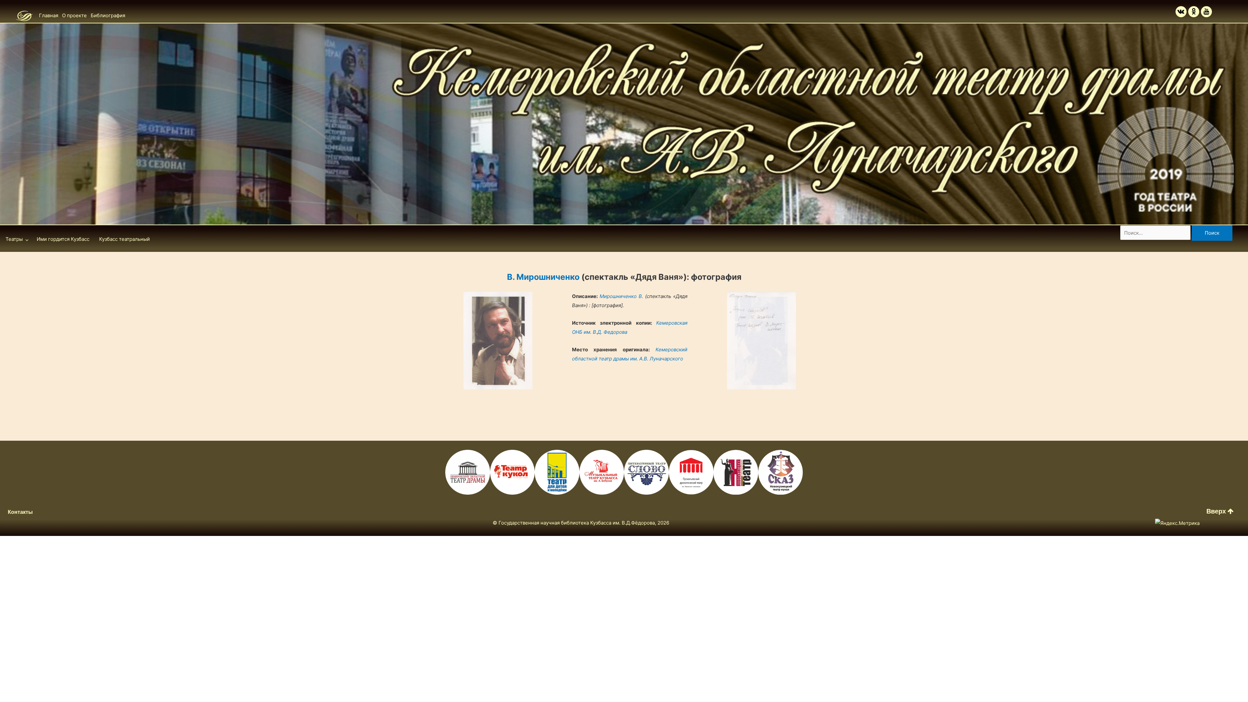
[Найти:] (1156, 233)
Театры (14, 239)
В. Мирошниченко (543, 277)
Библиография (108, 15)
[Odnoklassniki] (1193, 11)
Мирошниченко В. (621, 296)
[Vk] (1181, 11)
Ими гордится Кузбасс (63, 239)
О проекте (74, 15)
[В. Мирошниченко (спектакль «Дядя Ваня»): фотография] (498, 340)
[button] (1220, 511)
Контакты (20, 512)
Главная (48, 15)
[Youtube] (1206, 11)
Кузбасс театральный (124, 239)
